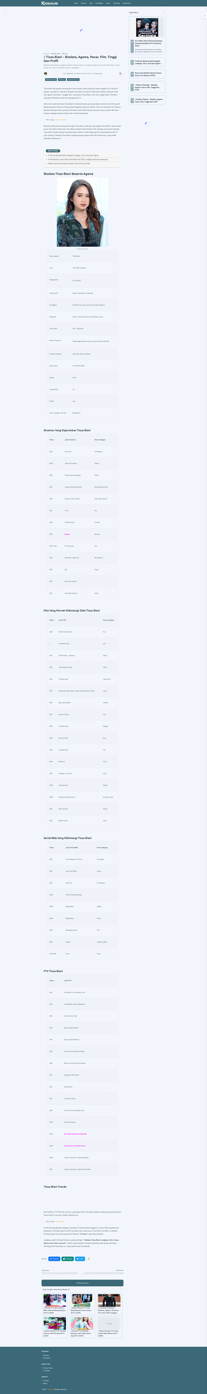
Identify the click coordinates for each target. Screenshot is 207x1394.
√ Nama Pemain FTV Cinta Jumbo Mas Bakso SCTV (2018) (108, 1333)
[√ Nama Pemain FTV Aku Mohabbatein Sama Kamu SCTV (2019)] (82, 1300)
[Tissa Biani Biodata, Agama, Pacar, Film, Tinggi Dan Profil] (82, 212)
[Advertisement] (87, 31)
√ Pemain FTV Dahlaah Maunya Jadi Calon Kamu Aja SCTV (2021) (81, 1333)
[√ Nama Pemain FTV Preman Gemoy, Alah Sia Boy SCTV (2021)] (55, 1323)
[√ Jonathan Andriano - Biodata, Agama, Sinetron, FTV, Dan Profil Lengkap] (109, 1300)
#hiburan (62, 79)
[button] (159, 3)
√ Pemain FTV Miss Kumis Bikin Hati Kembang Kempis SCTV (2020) (54, 1310)
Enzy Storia (59, 1221)
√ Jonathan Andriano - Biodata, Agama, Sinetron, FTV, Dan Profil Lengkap (108, 1310)
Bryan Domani (60, 120)
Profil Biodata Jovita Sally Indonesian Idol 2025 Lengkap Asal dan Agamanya (78, 159)
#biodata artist (51, 79)
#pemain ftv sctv (73, 79)
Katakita (50, 1389)
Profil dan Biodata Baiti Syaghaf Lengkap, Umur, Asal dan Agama (73, 155)
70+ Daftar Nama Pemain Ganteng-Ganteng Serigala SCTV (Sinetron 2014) (149, 43)
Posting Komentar (82, 1283)
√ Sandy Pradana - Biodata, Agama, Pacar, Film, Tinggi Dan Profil (149, 100)
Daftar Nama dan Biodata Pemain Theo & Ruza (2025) (69, 164)
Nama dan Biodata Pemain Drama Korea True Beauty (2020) (148, 74)
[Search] (164, 3)
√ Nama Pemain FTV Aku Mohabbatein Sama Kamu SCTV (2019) (81, 1310)
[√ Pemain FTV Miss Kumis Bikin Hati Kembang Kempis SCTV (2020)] (55, 1300)
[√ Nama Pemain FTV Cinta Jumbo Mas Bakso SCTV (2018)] (109, 1323)
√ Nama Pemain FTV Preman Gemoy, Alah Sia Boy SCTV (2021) (55, 1333)
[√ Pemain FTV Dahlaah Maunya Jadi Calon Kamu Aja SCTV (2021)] (82, 1323)
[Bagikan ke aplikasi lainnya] (88, 1259)
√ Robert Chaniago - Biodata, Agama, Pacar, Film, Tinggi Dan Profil (147, 87)
